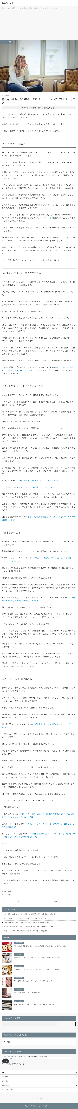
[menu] (75, 3)
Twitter (37, 1098)
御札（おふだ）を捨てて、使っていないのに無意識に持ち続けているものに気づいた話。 (40, 946)
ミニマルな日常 (6, 42)
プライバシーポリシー (8, 1089)
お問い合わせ (5, 1085)
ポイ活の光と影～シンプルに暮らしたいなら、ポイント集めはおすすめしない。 (37, 957)
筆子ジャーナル (7, 3)
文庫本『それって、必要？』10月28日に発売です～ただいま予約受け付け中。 (27, 922)
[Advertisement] (39, 25)
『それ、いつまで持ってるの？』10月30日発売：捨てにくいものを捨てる (25, 931)
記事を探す (5, 1081)
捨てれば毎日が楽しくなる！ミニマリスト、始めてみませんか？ (33, 981)
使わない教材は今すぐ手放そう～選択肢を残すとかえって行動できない (35, 1004)
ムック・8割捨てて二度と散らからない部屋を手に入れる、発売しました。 (26, 918)
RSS (40, 1098)
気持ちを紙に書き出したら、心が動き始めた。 (27, 992)
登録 (5, 1061)
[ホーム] (39, 1072)
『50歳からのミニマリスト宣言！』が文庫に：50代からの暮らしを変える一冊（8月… (29, 926)
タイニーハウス (46, 218)
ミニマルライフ (8, 894)
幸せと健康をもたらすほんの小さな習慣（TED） (38, 481)
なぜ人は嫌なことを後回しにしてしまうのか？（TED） (41, 487)
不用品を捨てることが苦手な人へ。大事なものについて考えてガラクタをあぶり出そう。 (40, 969)
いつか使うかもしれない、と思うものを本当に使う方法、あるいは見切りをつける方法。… (31, 914)
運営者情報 (5, 1076)
